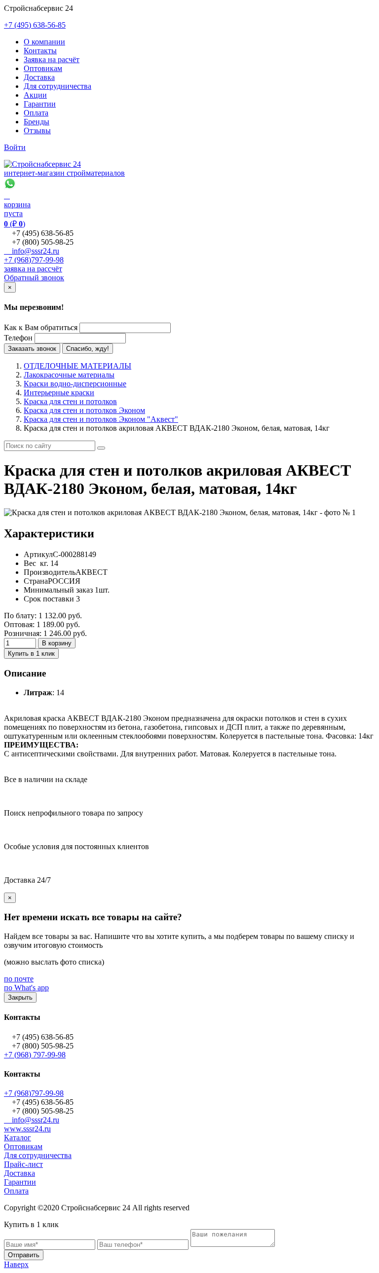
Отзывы (37, 130)
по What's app (26, 987)
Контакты (40, 50)
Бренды (36, 121)
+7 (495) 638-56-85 (35, 25)
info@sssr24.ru (31, 251)
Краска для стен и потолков (70, 401)
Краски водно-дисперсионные (75, 383)
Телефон (18, 338)
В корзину (57, 643)
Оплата (36, 113)
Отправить (23, 1255)
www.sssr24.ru (27, 1128)
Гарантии (40, 104)
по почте (19, 978)
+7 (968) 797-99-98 (35, 1054)
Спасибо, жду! (87, 348)
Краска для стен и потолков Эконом (84, 410)
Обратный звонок (34, 277)
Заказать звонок (32, 348)
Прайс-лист (23, 1164)
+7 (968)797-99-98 (34, 260)
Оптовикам (43, 68)
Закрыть (20, 997)
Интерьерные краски (59, 392)
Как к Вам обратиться (40, 327)
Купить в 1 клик (31, 653)
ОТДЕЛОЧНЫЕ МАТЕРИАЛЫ (77, 366)
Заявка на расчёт (51, 59)
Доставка (39, 77)
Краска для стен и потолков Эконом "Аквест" (101, 419)
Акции (35, 95)
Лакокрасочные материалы (69, 375)
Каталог (17, 1137)
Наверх (16, 1264)
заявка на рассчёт (33, 268)
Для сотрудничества (57, 86)
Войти (15, 147)
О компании (44, 41)
